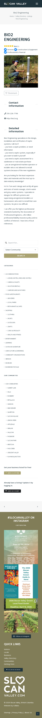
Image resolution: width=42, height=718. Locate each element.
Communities (9, 661)
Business (7, 655)
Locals (6, 652)
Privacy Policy (17, 712)
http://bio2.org (12, 118)
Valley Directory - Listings (23, 16)
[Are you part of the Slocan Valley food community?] (21, 616)
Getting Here (9, 664)
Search (21, 255)
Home (12, 16)
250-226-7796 (12, 113)
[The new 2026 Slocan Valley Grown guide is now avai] (21, 581)
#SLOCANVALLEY (19, 517)
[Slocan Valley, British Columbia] (15, 3)
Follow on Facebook (14, 669)
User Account (13, 491)
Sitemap (7, 712)
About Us (28, 712)
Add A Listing (13, 473)
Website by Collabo (11, 705)
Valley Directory (10, 658)
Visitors (7, 649)
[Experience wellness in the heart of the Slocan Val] (21, 547)
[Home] (14, 686)
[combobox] (21, 243)
